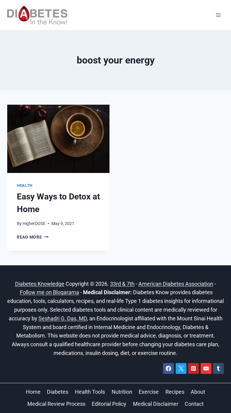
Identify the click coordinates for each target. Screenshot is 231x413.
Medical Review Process (56, 404)
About (198, 392)
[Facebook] (168, 368)
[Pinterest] (193, 368)
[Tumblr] (218, 368)
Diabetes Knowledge (39, 284)
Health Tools (90, 392)
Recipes (174, 392)
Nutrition (122, 392)
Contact (194, 404)
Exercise (149, 392)
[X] (181, 368)
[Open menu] (218, 15)
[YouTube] (206, 368)
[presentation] (58, 139)
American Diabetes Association (175, 284)
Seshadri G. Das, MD (62, 318)
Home (33, 392)
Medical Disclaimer (155, 404)
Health (24, 185)
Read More (32, 237)
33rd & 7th (122, 284)
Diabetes (57, 392)
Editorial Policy (109, 404)
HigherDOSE (34, 223)
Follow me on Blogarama (49, 292)
